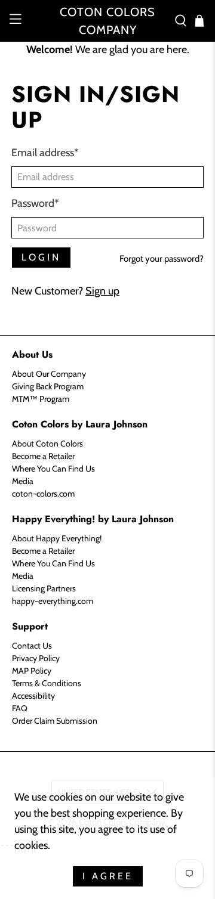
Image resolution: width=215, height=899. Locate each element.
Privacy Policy (36, 658)
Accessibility (33, 695)
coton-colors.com (43, 493)
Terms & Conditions (46, 683)
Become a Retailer (43, 456)
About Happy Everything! (57, 538)
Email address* (45, 152)
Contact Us (32, 645)
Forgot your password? (161, 258)
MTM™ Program (40, 398)
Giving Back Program (48, 386)
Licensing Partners (44, 588)
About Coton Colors (47, 443)
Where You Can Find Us (53, 468)
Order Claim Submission (54, 720)
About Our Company (49, 373)
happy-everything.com (52, 601)
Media (22, 481)
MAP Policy (31, 670)
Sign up (102, 290)
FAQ (19, 708)
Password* (35, 203)
